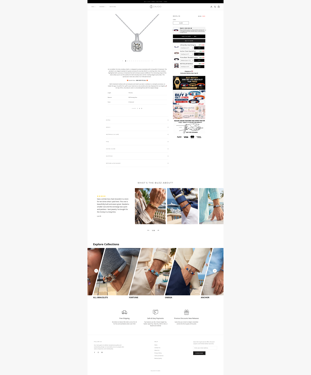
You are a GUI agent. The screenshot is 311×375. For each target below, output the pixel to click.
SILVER (181, 23)
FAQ (107, 141)
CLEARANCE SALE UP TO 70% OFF (155, 1)
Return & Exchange (113, 163)
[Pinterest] (141, 108)
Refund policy (158, 358)
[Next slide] (215, 271)
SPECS (108, 127)
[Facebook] (137, 108)
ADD (199, 48)
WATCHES (113, 6)
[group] (110, 273)
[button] (173, 30)
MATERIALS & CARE (112, 134)
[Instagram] (98, 352)
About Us (156, 350)
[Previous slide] (96, 271)
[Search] (215, 7)
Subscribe (199, 353)
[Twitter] (139, 108)
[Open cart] (218, 7)
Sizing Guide (110, 148)
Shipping (109, 156)
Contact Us (157, 347)
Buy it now (189, 40)
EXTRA (108, 120)
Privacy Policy (158, 353)
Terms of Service (158, 355)
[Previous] (122, 60)
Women (102, 6)
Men (93, 6)
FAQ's (155, 345)
